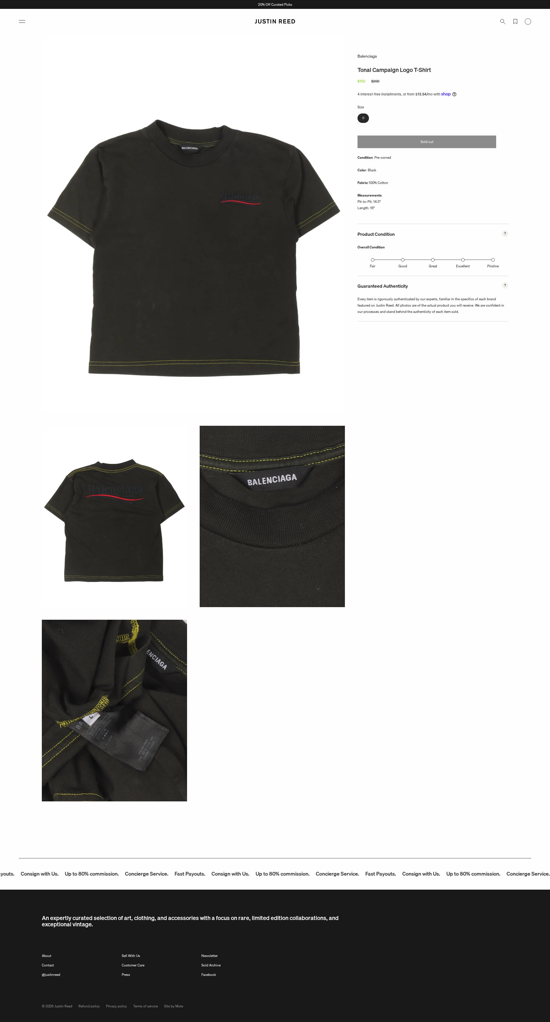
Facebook (208, 974)
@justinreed (51, 974)
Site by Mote (173, 1006)
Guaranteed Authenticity (383, 286)
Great (433, 266)
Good (402, 266)
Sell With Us (131, 955)
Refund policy (89, 1006)
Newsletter (209, 955)
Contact (48, 965)
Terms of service (145, 1006)
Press (126, 974)
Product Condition (376, 234)
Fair (372, 266)
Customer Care (133, 965)
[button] (22, 21)
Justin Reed (63, 1006)
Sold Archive (211, 965)
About (46, 955)
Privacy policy (116, 1006)
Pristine (493, 266)
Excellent (463, 266)
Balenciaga (367, 56)
